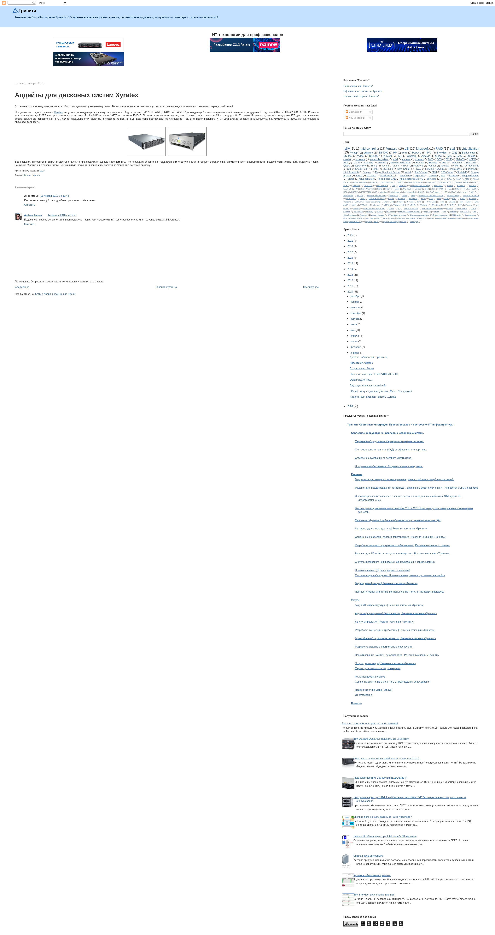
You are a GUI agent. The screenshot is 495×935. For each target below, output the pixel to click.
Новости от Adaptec (361, 362)
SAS (459, 155)
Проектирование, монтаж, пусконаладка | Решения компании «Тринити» (397, 655)
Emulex (450, 185)
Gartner (418, 189)
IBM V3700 (366, 192)
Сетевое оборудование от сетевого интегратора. (383, 457)
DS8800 (356, 185)
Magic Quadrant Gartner (387, 172)
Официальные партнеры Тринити (362, 91)
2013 (350, 274)
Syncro (410, 202)
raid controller (369, 148)
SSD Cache (447, 172)
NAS (449, 155)
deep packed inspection (374, 208)
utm (474, 212)
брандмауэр (470, 215)
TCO (419, 202)
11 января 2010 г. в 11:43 (54, 195)
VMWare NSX (399, 205)
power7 (346, 212)
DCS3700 (387, 169)
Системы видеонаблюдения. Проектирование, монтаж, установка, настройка (400, 575)
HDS (457, 189)
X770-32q (435, 205)
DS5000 (387, 155)
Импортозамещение (419, 215)
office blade (462, 208)
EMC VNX (438, 185)
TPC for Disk (430, 202)
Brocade (420, 162)
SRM (434, 172)
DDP (474, 182)
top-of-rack (464, 212)
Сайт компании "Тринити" (358, 86)
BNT (430, 159)
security (369, 212)
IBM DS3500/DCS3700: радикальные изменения (381, 738)
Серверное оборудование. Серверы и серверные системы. (389, 441)
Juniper (367, 172)
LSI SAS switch (433, 192)
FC (356, 189)
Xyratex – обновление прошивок (368, 357)
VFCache (364, 205)
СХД (454, 152)
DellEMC (402, 185)
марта (354, 341)
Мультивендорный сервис (370, 676)
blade (396, 165)
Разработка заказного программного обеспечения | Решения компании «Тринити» (402, 545)
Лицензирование (441, 215)
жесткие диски (372, 218)
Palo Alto (471, 162)
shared (379, 212)
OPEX (404, 195)
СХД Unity (456, 215)
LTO (445, 192)
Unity (469, 202)
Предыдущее (311, 287)
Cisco (438, 155)
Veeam (385, 165)
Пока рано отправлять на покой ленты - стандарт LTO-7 (386, 758)
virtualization (470, 148)
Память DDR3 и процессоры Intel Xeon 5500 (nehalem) (384, 836)
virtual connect (349, 215)
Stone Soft (389, 202)
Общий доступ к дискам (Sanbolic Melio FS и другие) (381, 391)
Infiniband (395, 192)
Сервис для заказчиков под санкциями (377, 668)
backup (356, 208)
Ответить (29, 204)
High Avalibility (351, 172)
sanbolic (368, 162)
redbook (432, 165)
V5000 (358, 175)
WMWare (371, 175)
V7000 (360, 155)
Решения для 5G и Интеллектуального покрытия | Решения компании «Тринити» (402, 553)
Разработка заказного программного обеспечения (384, 646)
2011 (350, 286)
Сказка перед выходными (368, 855)
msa (443, 175)
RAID (439, 148)
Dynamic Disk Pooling (420, 185)
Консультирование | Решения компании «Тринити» (384, 621)
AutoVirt (425, 155)
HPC (345, 192)
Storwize (441, 152)
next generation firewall (432, 208)
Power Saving (453, 195)
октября (355, 307)
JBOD (444, 162)
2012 (350, 280)
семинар (431, 179)
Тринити (381, 162)
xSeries (419, 159)
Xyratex (58, 112)
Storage (471, 155)
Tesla (441, 202)
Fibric (379, 189)
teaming (453, 175)
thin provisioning (470, 175)
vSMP (456, 165)
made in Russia (411, 208)
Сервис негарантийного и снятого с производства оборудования (392, 681)
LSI (407, 148)
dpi (399, 208)
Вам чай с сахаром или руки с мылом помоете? (369, 723)
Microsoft (422, 148)
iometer (406, 159)
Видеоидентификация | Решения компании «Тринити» (386, 583)
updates (445, 165)
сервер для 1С (372, 221)
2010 (350, 291)
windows (411, 155)
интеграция (388, 218)
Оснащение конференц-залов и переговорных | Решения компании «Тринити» (400, 536)
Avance (373, 182)
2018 (350, 246)
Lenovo (463, 192)
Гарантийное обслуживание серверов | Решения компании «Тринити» (395, 638)
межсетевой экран (401, 162)
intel (395, 159)
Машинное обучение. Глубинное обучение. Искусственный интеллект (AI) (398, 520)
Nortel (408, 172)
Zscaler (468, 205)
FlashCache (455, 169)
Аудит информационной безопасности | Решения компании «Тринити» (396, 613)
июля (354, 324)
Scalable (472, 198)
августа (355, 318)
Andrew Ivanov (33, 215)
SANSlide (413, 198)
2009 (350, 406)
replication (358, 212)
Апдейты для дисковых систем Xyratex (76, 95)
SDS (439, 198)
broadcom (405, 175)
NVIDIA (360, 195)
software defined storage (409, 212)
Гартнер (364, 215)
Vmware (392, 148)
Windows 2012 (388, 175)
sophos (427, 212)
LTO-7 (454, 192)
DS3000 (347, 155)
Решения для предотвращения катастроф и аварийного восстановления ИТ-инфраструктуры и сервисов (416, 487)
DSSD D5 (368, 185)
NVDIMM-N (348, 195)
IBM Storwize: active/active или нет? (374, 894)
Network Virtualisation (376, 195)
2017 (350, 252)
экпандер (414, 221)
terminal (453, 212)
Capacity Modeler (415, 182)
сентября (356, 313)
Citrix (375, 169)
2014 (350, 269)
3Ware (449, 179)
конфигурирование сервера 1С (412, 218)
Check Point (361, 169)
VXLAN (423, 205)
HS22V (354, 192)
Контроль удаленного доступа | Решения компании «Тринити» (391, 528)
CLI (349, 169)
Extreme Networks (435, 169)
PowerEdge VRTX (471, 195)
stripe (436, 212)
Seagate (347, 202)
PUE (413, 195)
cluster (347, 159)
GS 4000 (407, 189)
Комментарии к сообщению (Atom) (55, 294)
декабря (356, 296)
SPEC (462, 198)
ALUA (458, 179)
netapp (354, 152)
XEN (452, 205)
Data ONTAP (382, 185)
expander (420, 175)
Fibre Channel (367, 189)
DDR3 (346, 185)
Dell (393, 185)
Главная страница (166, 287)
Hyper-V (416, 152)
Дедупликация (377, 215)
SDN (431, 198)
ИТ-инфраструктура (397, 215)
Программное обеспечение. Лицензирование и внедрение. (389, 466)
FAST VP (347, 189)
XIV (460, 205)
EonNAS (461, 185)
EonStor (472, 185)
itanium (433, 175)
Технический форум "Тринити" (361, 96)
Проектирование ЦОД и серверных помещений (382, 570)
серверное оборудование (394, 221)
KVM (420, 192)
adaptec (368, 152)
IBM (347, 148)
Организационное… (361, 379)
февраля (356, 347)
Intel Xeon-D (409, 192)
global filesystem (379, 159)
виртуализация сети (352, 218)
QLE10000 (351, 198)
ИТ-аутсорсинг (363, 694)
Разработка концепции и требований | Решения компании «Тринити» (394, 630)
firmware (28, 175)
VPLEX (413, 205)
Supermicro (360, 165)
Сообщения (355, 111)
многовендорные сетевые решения (447, 218)
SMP (446, 198)
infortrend (418, 165)
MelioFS (460, 159)
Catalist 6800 (445, 182)
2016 (350, 257)
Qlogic (346, 165)
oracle (473, 208)
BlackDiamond (387, 182)
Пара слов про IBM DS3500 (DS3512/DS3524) (379, 777)
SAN (345, 162)
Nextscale (393, 195)
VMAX (386, 205)
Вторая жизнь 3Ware (362, 368)
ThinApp (451, 202)
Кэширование (366, 179)
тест (404, 152)
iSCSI (406, 165)
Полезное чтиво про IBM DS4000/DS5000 (374, 374)
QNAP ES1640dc (377, 198)
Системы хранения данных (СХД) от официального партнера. (391, 449)
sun (444, 212)
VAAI (354, 205)
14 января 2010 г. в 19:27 (62, 215)
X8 (445, 205)
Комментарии (356, 117)
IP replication (381, 192)
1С (442, 179)
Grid (427, 189)
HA (433, 189)
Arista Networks (360, 182)
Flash (387, 189)
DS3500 (373, 155)
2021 (350, 240)
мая (353, 330)
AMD (467, 179)
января (355, 352)
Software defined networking (367, 202)
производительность (411, 179)
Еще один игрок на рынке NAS (368, 385)
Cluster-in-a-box (462, 182)
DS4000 (383, 152)
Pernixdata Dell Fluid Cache (431, 195)
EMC (399, 155)
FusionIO (471, 169)
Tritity (461, 202)
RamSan (401, 198)
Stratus (400, 202)
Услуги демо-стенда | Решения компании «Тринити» (385, 663)
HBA (450, 189)
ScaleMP (462, 172)
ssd (452, 148)
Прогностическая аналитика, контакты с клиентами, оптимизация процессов (399, 591)
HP (395, 152)
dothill (391, 208)
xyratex (36, 175)
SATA (423, 198)
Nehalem (457, 162)
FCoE (449, 159)
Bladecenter (468, 152)
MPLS (473, 192)
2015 (350, 263)
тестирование (471, 165)
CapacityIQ (431, 182)
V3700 (356, 162)
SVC (429, 152)
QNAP (362, 198)
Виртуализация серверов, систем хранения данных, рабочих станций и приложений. (404, 479)
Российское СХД (387, 179)
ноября (355, 301)
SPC (454, 198)
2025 (350, 235)
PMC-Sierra (421, 172)
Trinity (374, 165)
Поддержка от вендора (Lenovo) (373, 689)
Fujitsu (396, 189)
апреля (355, 335)
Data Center (403, 169)
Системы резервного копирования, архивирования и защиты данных (395, 561)
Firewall (433, 162)
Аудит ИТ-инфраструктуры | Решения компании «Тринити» (389, 605)
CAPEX (400, 182)
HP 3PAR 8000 (469, 189)
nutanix (449, 208)
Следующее (22, 287)
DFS (439, 159)
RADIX (391, 198)
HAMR (441, 189)
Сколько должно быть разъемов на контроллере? (382, 816)
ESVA (418, 169)
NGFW (472, 159)
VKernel (376, 205)
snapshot (390, 212)
